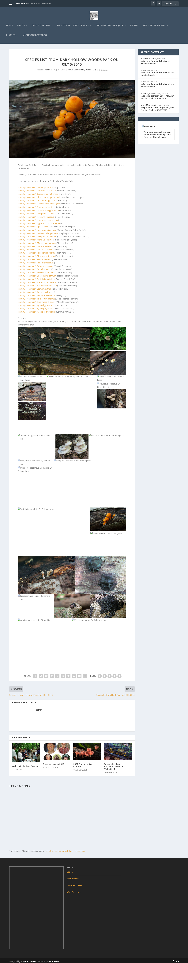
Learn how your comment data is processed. (65, 851)
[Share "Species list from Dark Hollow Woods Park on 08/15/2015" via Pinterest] (57, 676)
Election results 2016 (53, 764)
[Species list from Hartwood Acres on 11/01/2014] (118, 751)
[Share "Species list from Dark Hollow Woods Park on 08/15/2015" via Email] (79, 676)
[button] (54, 350)
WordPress (54, 961)
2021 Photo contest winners (83, 765)
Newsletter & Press (154, 25)
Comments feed (74, 885)
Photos (11, 35)
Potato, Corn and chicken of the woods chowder (157, 62)
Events (21, 25)
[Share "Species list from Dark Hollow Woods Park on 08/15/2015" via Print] (85, 676)
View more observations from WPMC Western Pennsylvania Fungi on (157, 134)
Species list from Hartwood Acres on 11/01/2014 (114, 766)
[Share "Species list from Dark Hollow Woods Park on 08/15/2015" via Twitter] (41, 676)
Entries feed (73, 878)
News (70, 69)
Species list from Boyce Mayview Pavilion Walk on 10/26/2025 (157, 97)
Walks (88, 69)
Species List (79, 69)
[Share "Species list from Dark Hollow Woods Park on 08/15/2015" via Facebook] (35, 676)
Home (9, 25)
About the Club (41, 25)
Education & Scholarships (73, 25)
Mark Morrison (148, 105)
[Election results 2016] (57, 751)
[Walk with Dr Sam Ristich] (26, 752)
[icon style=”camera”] (35, 187)
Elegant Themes (28, 961)
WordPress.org (74, 892)
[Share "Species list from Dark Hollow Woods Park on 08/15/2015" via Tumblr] (52, 676)
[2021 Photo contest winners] (87, 751)
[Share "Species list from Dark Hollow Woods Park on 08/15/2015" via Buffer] (68, 676)
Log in (70, 872)
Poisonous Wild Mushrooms (38, 3)
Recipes (134, 25)
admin (49, 69)
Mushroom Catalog (35, 35)
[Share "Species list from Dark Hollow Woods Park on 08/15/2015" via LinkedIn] (63, 676)
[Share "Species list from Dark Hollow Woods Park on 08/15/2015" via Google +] (46, 676)
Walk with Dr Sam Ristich (25, 766)
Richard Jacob (147, 58)
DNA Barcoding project (109, 25)
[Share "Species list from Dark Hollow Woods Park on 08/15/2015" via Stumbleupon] (74, 676)
